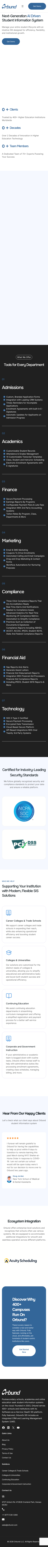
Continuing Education (10, 1479)
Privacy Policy (7, 1449)
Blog (4, 1444)
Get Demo (37, 6)
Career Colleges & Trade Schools (15, 1471)
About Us (5, 1440)
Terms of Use (7, 1453)
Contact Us (6, 1458)
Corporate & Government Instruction (16, 1484)
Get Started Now (24, 1350)
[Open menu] (22, 6)
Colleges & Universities (11, 1475)
